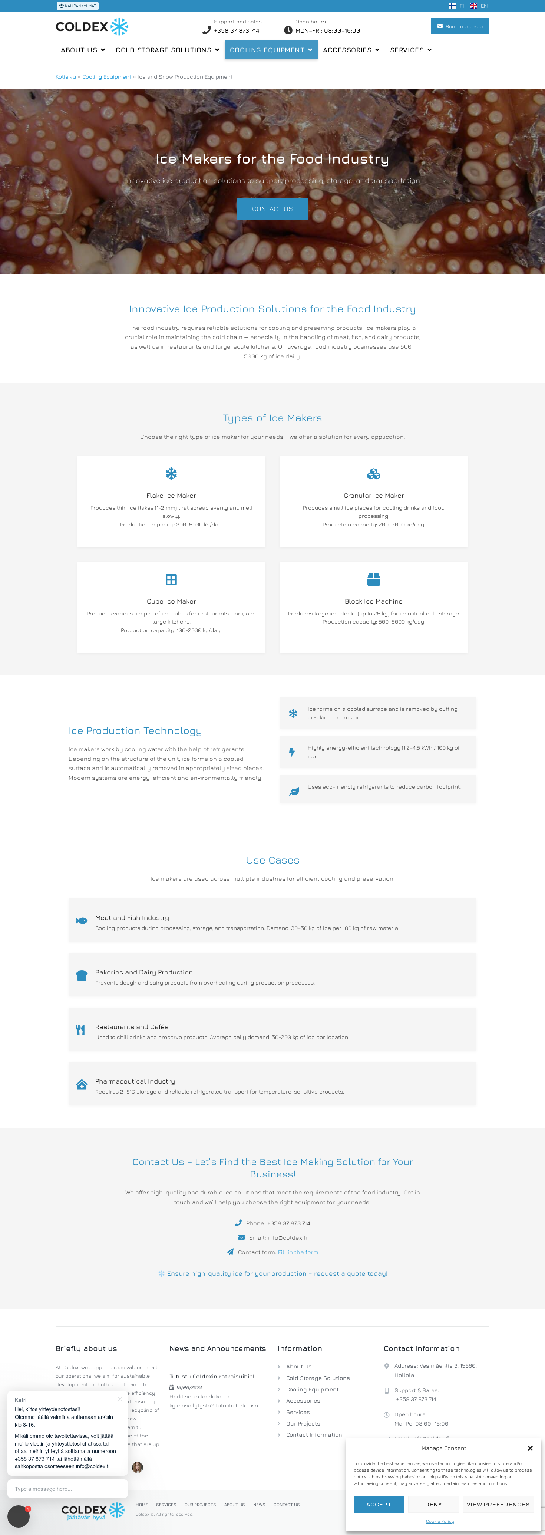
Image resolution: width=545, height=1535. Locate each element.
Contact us (272, 209)
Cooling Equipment (106, 76)
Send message (464, 26)
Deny (433, 1505)
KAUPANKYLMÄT (80, 6)
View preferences (498, 1505)
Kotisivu (66, 76)
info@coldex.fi (92, 1466)
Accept (379, 1505)
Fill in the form (298, 1252)
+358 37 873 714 (416, 1399)
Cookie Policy (440, 1521)
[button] (530, 1448)
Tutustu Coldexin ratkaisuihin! (211, 1376)
